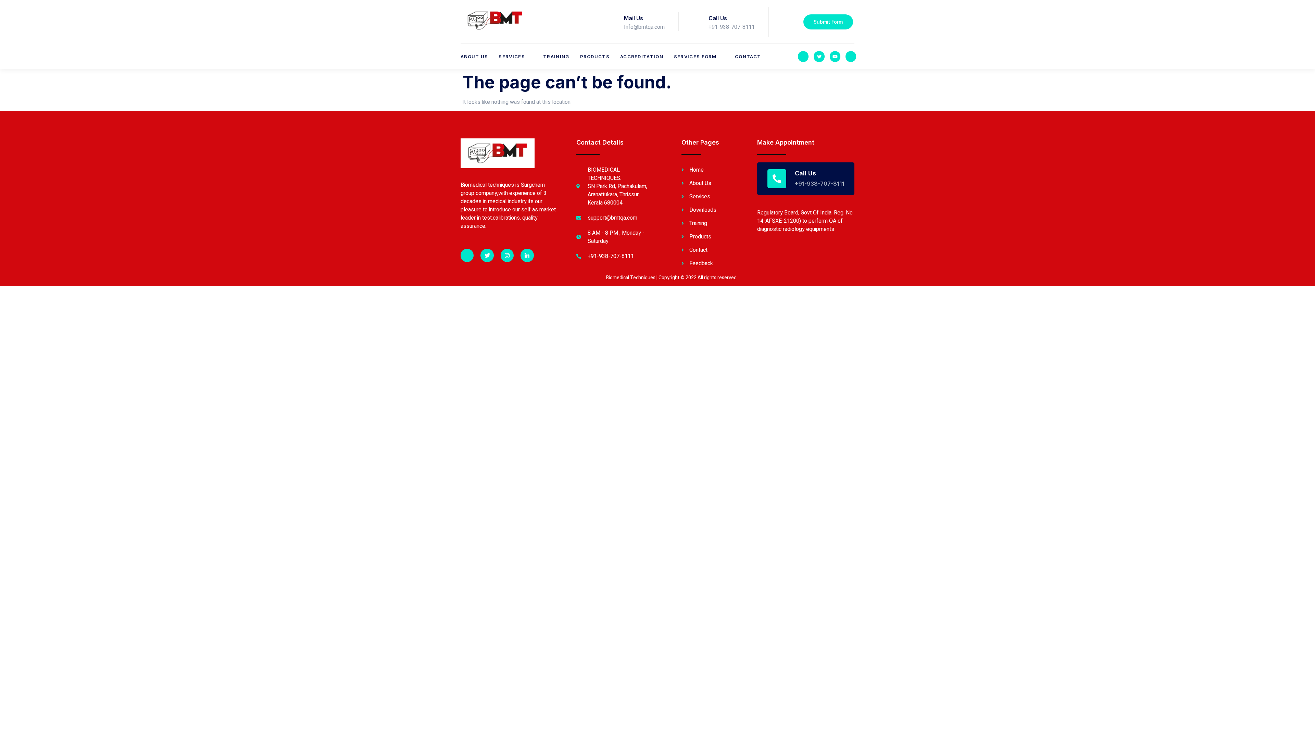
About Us (474, 56)
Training (556, 56)
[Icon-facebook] (803, 56)
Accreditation (641, 56)
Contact (748, 56)
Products (595, 56)
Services (512, 56)
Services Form (695, 56)
